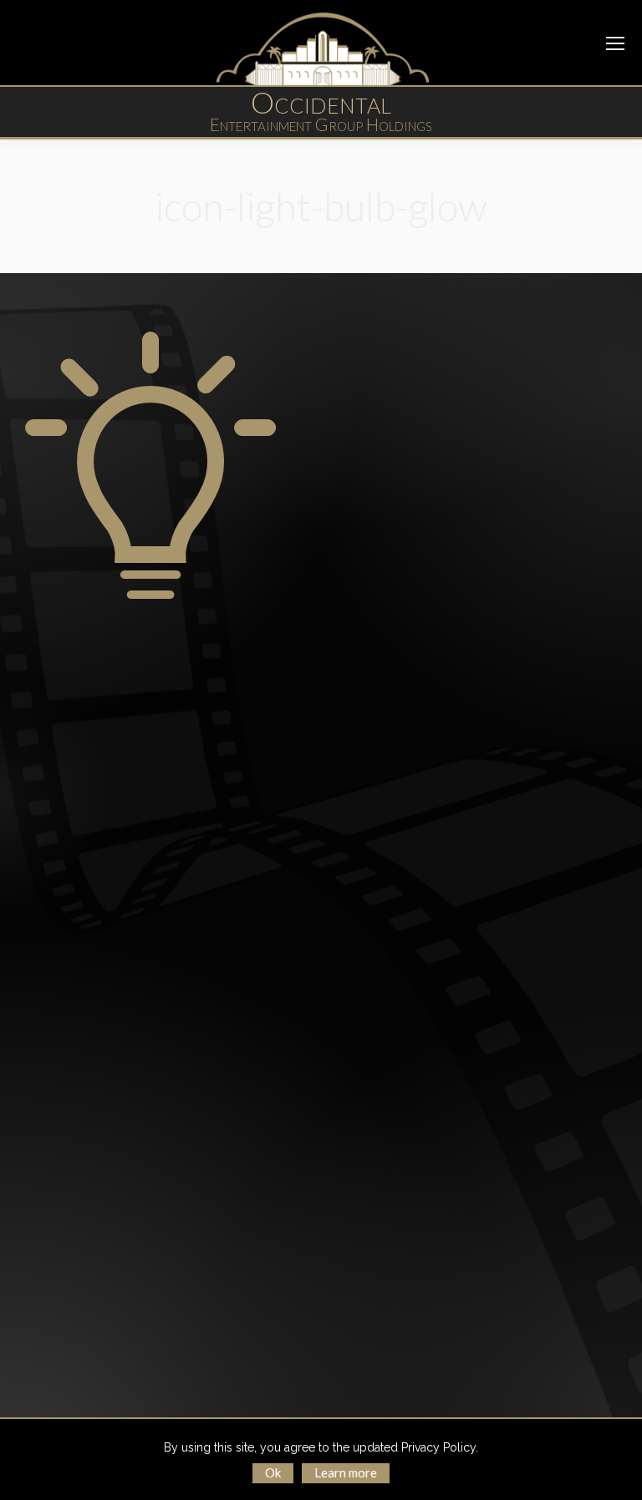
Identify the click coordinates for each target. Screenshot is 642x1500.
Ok (273, 1472)
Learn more (345, 1472)
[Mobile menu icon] (615, 43)
